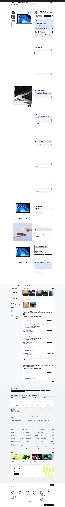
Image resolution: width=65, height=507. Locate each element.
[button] (29, 13)
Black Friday (34, 495)
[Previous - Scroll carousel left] (51, 32)
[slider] (12, 305)
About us (12, 491)
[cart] (53, 4)
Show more (24, 314)
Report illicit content (42, 500)
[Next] (26, 218)
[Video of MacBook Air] (13, 17)
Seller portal (27, 498)
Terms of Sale (42, 492)
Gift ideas (34, 494)
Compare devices (35, 492)
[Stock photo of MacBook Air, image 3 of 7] (13, 25)
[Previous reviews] (51, 381)
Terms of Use (41, 491)
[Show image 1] (21, 218)
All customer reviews (35, 493)
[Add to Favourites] (53, 16)
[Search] (21, 4)
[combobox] (43, 233)
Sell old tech (27, 494)
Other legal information (43, 498)
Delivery (20, 493)
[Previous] (19, 218)
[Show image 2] (22, 218)
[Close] (64, 1)
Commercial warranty (28, 492)
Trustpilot (12, 495)
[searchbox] (29, 4)
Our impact (12, 493)
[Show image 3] (24, 218)
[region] (44, 35)
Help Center (20, 492)
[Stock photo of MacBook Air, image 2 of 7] (13, 21)
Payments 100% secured (29, 499)
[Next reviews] (53, 381)
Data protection (42, 497)
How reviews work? (15, 298)
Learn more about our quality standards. (40, 425)
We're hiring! (12, 494)
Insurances (27, 493)
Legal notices (41, 499)
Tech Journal (34, 491)
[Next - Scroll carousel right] (53, 32)
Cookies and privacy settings (42, 496)
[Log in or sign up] (51, 4)
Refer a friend (27, 491)
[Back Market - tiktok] (13, 497)
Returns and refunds (21, 494)
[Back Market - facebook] (12, 498)
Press (12, 492)
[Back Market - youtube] (15, 497)
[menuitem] (23, 6)
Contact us (20, 491)
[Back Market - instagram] (12, 497)
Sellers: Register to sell (28, 497)
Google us (24, 471)
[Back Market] (15, 4)
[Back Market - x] (13, 498)
